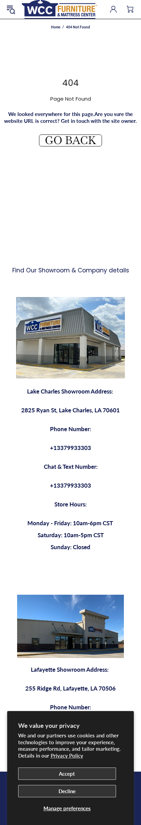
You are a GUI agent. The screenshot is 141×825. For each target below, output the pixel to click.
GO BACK (70, 140)
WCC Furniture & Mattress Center (59, 9)
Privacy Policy (67, 755)
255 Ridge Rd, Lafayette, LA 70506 (70, 688)
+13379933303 (70, 447)
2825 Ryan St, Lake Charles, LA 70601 (70, 410)
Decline (67, 791)
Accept (67, 774)
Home (55, 27)
